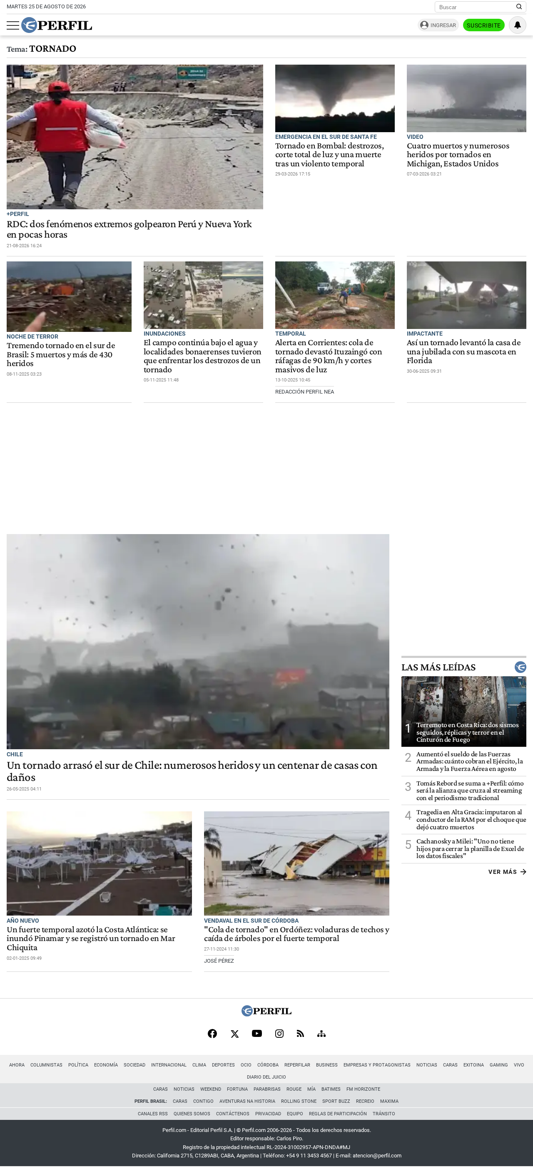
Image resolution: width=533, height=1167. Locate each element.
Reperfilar (297, 1065)
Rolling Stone (298, 1101)
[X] (234, 1034)
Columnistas (46, 1065)
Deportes (223, 1065)
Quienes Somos (192, 1114)
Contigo (203, 1101)
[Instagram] (279, 1034)
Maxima (389, 1101)
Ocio (246, 1065)
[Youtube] (257, 1034)
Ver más (502, 871)
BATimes (331, 1089)
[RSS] (300, 1034)
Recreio (365, 1101)
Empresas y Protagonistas (377, 1065)
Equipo (295, 1114)
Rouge (293, 1089)
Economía (106, 1065)
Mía (311, 1089)
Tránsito (384, 1114)
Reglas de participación (338, 1114)
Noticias (426, 1065)
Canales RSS (153, 1114)
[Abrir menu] (13, 25)
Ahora (17, 1065)
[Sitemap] (321, 1034)
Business (327, 1065)
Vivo (519, 1065)
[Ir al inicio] (56, 25)
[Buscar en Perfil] (519, 7)
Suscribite (484, 25)
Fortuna (237, 1089)
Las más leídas (438, 667)
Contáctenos (232, 1114)
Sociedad (134, 1065)
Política (78, 1065)
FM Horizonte (363, 1089)
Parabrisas (267, 1089)
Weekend (210, 1089)
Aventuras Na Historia (247, 1101)
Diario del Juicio (266, 1077)
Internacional (169, 1065)
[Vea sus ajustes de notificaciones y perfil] (517, 25)
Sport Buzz (336, 1101)
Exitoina (473, 1065)
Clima (199, 1065)
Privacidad (268, 1114)
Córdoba (268, 1065)
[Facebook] (212, 1034)
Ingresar (443, 25)
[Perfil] (266, 1014)
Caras (450, 1065)
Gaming (499, 1065)
